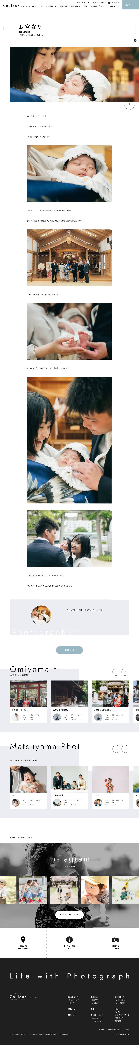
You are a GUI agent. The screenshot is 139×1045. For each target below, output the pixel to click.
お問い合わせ (119, 1018)
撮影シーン (71, 1009)
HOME (12, 837)
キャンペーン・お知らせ (122, 1015)
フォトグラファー (119, 1012)
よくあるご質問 (120, 1003)
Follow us (136, 30)
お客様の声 (96, 1003)
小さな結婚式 (66, 1034)
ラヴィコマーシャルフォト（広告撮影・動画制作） (45, 1034)
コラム (116, 1009)
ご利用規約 (126, 1029)
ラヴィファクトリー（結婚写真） (19, 1034)
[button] (116, 672)
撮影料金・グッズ (97, 1018)
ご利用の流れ (120, 1000)
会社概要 (101, 1029)
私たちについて (74, 1000)
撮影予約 (118, 1021)
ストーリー (72, 1003)
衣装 (92, 1009)
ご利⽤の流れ (96, 1021)
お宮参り (22, 35)
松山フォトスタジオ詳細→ (94, 610)
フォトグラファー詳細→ (75, 610)
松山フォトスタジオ (36, 35)
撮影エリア (71, 1015)
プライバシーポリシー (114, 1029)
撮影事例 (21, 837)
